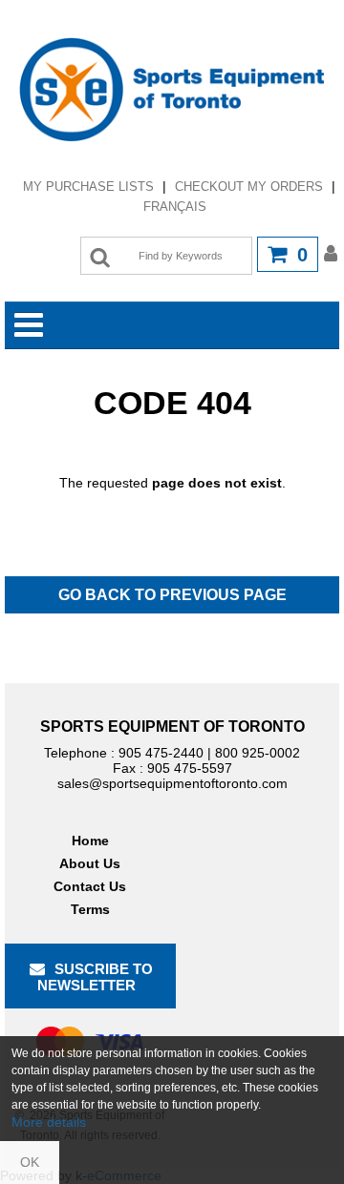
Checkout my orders (249, 186)
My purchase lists (88, 186)
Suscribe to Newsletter (95, 977)
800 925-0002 (257, 752)
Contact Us (90, 886)
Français (174, 206)
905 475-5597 (189, 768)
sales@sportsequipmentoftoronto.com (172, 783)
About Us (89, 863)
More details (48, 1122)
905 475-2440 (161, 752)
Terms (90, 909)
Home (90, 840)
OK (29, 1162)
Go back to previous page (172, 595)
